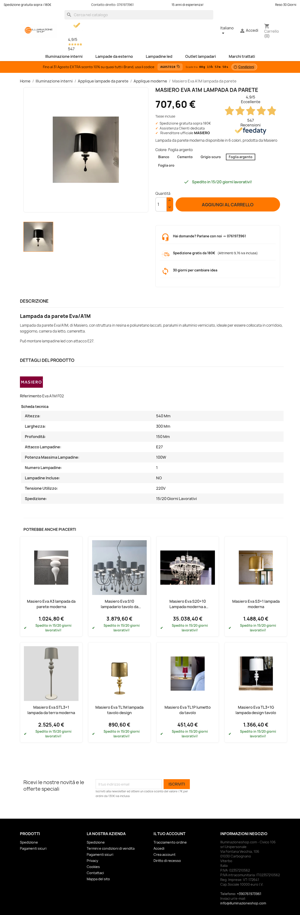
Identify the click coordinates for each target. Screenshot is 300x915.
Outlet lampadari (200, 56)
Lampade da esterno (114, 56)
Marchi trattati (242, 56)
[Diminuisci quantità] (169, 207)
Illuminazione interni (63, 56)
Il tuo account (169, 833)
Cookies (93, 866)
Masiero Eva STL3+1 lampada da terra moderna (51, 710)
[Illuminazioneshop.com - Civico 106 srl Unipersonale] (38, 30)
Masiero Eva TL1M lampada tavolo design (119, 710)
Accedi (159, 848)
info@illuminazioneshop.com (243, 903)
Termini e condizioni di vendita (111, 848)
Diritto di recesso (167, 860)
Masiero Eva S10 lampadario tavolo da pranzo (119, 606)
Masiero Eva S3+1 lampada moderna (256, 604)
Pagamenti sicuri (33, 848)
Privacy (92, 860)
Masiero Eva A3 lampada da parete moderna (51, 604)
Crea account (165, 854)
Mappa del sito (98, 879)
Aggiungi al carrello (228, 205)
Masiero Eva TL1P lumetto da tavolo (188, 710)
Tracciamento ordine (170, 842)
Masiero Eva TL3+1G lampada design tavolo (256, 710)
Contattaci (95, 873)
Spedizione (29, 842)
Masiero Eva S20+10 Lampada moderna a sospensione (187, 606)
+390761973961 (249, 894)
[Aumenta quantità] (169, 201)
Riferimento (30, 396)
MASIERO (202, 133)
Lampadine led (159, 56)
